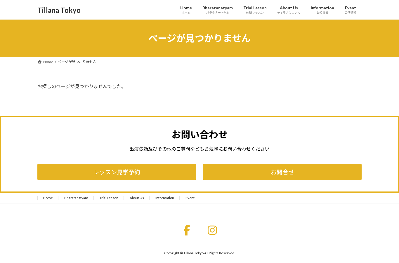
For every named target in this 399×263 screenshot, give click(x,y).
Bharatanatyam (76, 198)
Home (48, 198)
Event (190, 198)
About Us (137, 198)
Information (164, 198)
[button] (116, 172)
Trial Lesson (109, 198)
